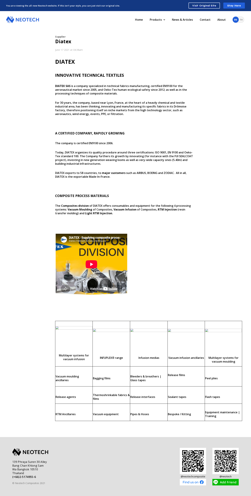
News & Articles (182, 20)
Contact (205, 20)
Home (139, 20)
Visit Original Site (204, 5)
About (221, 20)
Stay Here (234, 5)
